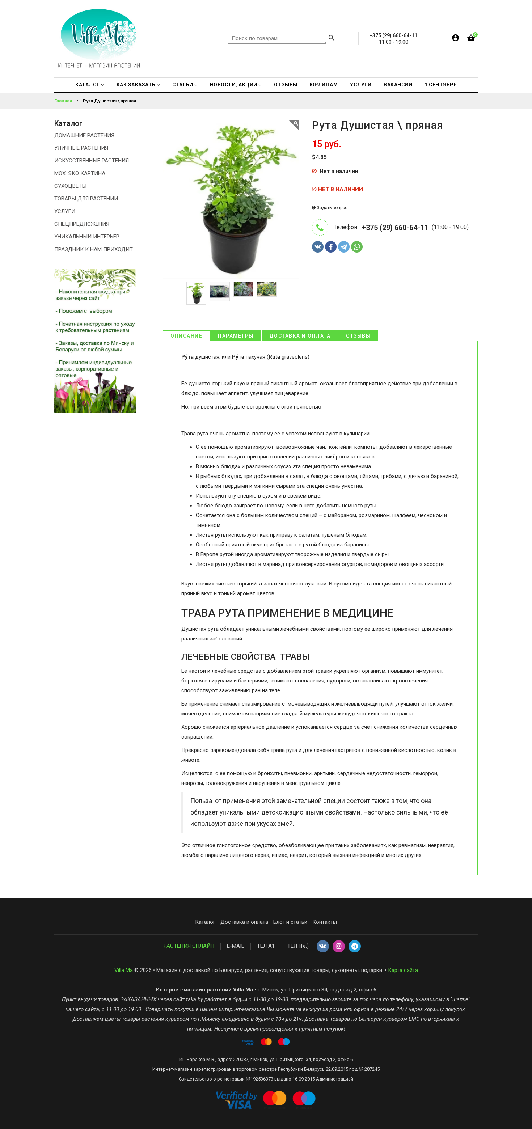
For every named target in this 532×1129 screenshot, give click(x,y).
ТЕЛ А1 (266, 946)
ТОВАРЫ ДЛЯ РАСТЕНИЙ (86, 198)
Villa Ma (123, 970)
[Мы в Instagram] (339, 946)
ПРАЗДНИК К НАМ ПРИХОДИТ (93, 249)
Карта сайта (403, 970)
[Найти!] (331, 39)
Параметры (236, 336)
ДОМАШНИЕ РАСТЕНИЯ (84, 135)
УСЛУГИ (64, 211)
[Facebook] (331, 247)
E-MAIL (235, 946)
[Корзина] (471, 39)
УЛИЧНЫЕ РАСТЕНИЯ (81, 148)
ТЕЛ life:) (298, 946)
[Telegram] (344, 247)
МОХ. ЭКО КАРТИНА (79, 173)
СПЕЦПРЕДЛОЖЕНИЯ (81, 224)
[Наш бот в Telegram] (355, 946)
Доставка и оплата (300, 336)
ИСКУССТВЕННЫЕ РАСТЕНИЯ (91, 160)
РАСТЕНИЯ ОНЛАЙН (189, 946)
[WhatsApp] (357, 247)
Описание (186, 336)
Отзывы (358, 336)
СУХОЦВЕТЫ (70, 186)
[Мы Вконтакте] (323, 946)
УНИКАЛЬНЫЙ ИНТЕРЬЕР (86, 236)
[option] (196, 293)
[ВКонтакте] (318, 247)
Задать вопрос (331, 207)
